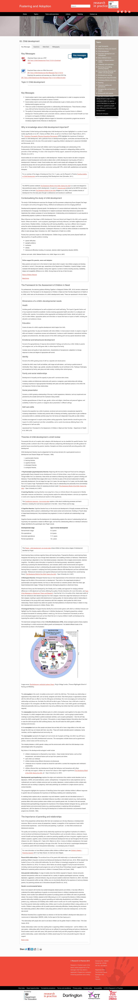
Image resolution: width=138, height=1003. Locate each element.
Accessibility (98, 988)
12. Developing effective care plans (106, 80)
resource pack (62, 188)
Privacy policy (77, 988)
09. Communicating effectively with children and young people (106, 72)
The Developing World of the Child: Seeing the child (55, 186)
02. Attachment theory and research (106, 49)
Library (68, 14)
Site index (21, 988)
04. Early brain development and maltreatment (105, 54)
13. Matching (99, 82)
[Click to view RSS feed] (125, 11)
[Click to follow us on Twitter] (121, 11)
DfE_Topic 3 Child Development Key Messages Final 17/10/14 (45, 73)
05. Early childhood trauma (103, 58)
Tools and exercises (52, 14)
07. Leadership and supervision (105, 64)
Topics (36, 14)
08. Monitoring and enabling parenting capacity (104, 67)
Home (25, 14)
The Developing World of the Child (46, 190)
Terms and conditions (64, 988)
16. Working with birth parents (104, 93)
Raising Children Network (29, 275)
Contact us (93, 14)
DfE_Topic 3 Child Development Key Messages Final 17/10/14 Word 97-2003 (43, 78)
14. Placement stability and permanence (103, 86)
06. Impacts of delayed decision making (105, 61)
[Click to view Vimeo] (118, 11)
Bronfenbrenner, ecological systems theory (42, 684)
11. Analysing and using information (106, 77)
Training (80, 14)
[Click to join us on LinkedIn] (129, 11)
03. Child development (102, 51)
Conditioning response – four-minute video (37, 501)
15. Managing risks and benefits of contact (106, 90)
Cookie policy (88, 988)
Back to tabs (24, 940)
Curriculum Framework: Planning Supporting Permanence (40, 136)
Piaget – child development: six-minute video (38, 548)
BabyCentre (25, 278)
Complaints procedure (48, 988)
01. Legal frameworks (102, 46)
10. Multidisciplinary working (104, 75)
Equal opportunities (33, 988)
